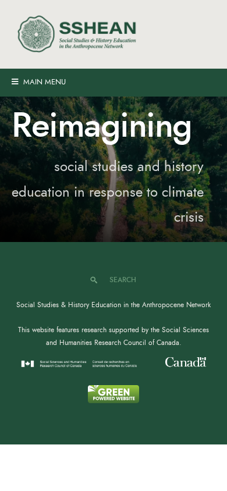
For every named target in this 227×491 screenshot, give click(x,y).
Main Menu (43, 82)
